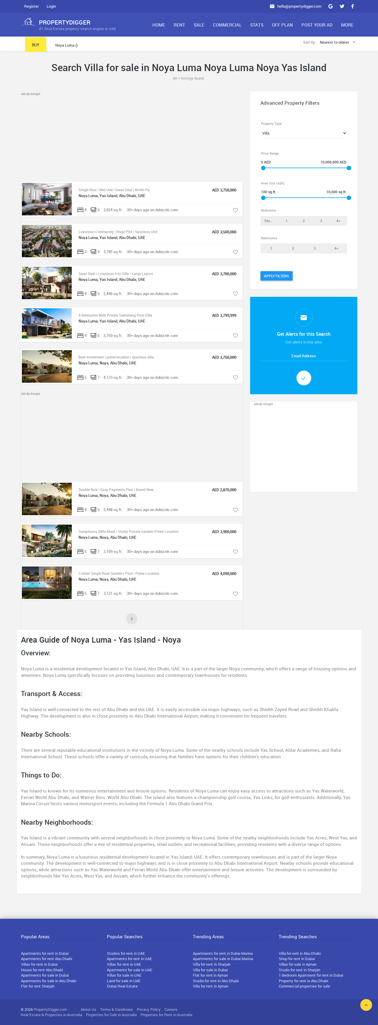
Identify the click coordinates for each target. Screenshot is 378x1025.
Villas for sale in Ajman (298, 964)
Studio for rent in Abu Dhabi (216, 980)
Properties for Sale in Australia (111, 1014)
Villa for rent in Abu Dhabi (300, 953)
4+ (338, 220)
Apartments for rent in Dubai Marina (223, 953)
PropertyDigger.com (50, 1009)
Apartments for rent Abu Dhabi (46, 958)
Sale (199, 25)
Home (158, 25)
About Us (88, 1009)
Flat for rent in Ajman (210, 975)
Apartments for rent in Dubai (45, 953)
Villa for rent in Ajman (210, 986)
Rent (179, 25)
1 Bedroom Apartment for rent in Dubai (311, 975)
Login (51, 6)
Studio (269, 220)
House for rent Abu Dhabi (42, 969)
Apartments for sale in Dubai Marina (223, 958)
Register (31, 6)
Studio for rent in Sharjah (299, 969)
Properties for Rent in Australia (166, 1014)
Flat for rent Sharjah (37, 986)
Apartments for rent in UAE (129, 958)
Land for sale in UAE (124, 980)
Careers (170, 1009)
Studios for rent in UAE (126, 953)
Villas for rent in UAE (124, 964)
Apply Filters (276, 276)
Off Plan (282, 25)
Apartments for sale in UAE (129, 969)
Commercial (227, 25)
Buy (35, 45)
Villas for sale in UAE (124, 975)
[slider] (263, 168)
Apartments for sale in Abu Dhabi (48, 980)
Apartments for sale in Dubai (45, 975)
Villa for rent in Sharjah (211, 964)
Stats (256, 25)
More (347, 25)
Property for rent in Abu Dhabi (303, 980)
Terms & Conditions (116, 1009)
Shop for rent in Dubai (297, 958)
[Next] (132, 619)
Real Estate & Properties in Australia (51, 1014)
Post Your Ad (317, 25)
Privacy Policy (149, 1009)
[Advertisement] (132, 137)
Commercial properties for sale (304, 986)
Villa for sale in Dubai (210, 969)
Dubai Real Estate (122, 986)
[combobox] (338, 42)
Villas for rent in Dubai (39, 964)
